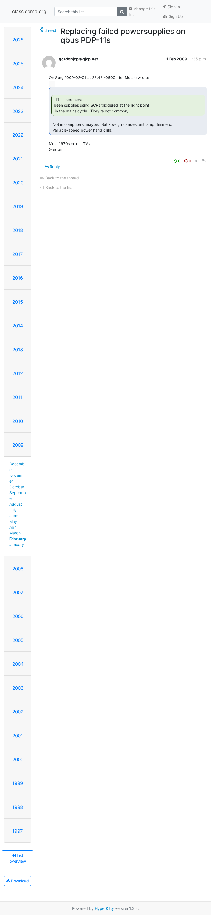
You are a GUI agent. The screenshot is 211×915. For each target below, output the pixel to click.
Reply (54, 166)
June (13, 515)
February (17, 538)
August (15, 504)
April (13, 527)
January (16, 544)
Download (19, 881)
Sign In (173, 6)
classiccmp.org (29, 11)
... (52, 83)
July (13, 510)
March (15, 533)
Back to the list (58, 187)
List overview (18, 858)
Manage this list (142, 11)
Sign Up (175, 16)
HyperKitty (104, 908)
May (13, 521)
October (16, 487)
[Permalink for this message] (204, 160)
